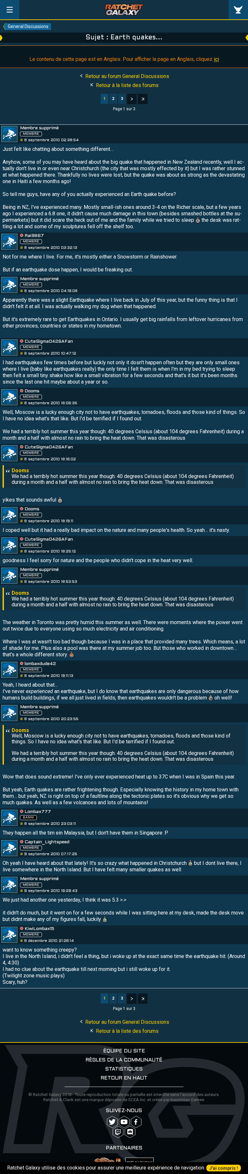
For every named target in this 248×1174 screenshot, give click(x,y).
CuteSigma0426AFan (49, 341)
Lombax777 (38, 812)
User (238, 9)
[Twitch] (118, 1132)
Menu (9, 9)
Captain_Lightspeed (47, 842)
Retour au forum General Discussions (126, 76)
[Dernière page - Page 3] (143, 99)
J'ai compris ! (223, 1168)
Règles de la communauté (124, 1060)
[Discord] (130, 1132)
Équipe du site (124, 1051)
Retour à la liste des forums (127, 85)
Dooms (32, 391)
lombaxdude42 (40, 664)
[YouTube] (124, 1122)
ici (216, 59)
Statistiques (124, 1069)
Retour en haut (124, 1078)
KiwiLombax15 (39, 929)
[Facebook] (136, 1122)
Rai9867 (34, 236)
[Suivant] (132, 99)
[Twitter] (112, 1122)
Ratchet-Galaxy (124, 9)
